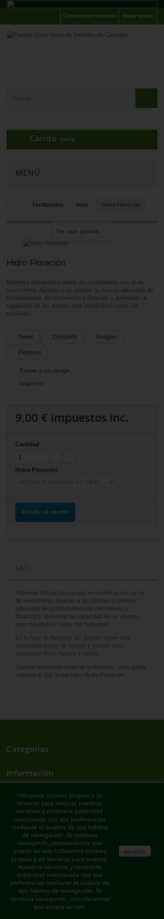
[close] (144, 400)
